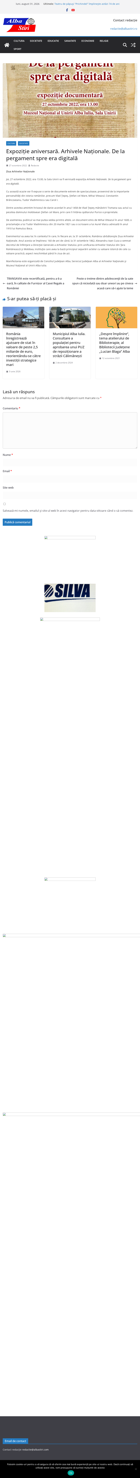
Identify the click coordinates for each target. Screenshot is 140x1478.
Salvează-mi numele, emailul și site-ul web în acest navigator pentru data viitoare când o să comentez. (68, 511)
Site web (8, 487)
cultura (19, 40)
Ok (70, 1473)
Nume (8, 455)
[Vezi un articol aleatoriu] (133, 45)
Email (7, 471)
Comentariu (11, 408)
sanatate (70, 40)
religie (104, 40)
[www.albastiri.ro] (7, 45)
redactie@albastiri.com (35, 1449)
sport (17, 49)
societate (36, 40)
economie (87, 40)
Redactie (35, 165)
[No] (135, 1469)
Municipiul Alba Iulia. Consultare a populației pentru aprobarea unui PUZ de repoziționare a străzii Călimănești (69, 344)
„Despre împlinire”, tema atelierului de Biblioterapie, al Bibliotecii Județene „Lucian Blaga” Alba (114, 342)
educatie (53, 40)
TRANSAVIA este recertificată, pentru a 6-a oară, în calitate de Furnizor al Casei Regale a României (35, 283)
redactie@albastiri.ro (123, 29)
